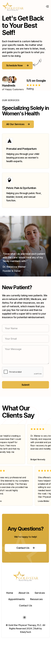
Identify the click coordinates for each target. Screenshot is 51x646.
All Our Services (18, 124)
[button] (47, 6)
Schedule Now (17, 65)
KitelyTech (25, 632)
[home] (13, 6)
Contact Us (25, 547)
